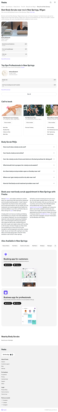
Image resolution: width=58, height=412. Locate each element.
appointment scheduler (36, 207)
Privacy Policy (4, 389)
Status (2, 383)
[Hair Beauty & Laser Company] (11, 120)
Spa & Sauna (9, 6)
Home (2, 6)
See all (29, 94)
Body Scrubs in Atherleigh (7, 340)
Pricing (2, 376)
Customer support (5, 364)
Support (3, 381)
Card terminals (4, 379)
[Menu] (55, 2)
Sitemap (3, 368)
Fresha (7, 198)
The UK (23, 6)
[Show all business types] (55, 245)
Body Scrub (17, 6)
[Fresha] (4, 2)
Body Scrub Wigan (31, 6)
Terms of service (5, 392)
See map (32, 12)
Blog (2, 366)
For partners (4, 374)
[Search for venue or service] (50, 2)
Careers (3, 361)
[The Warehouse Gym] (34, 120)
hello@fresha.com (45, 214)
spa (12, 210)
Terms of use (4, 394)
